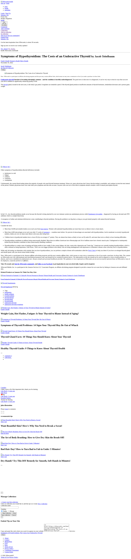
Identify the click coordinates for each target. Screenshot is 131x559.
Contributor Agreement (12, 550)
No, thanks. (11, 49)
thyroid (6, 84)
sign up (3, 3)
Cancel (14, 515)
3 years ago (11, 391)
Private (11, 511)
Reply (6, 391)
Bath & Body (5, 433)
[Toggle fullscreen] (3, 411)
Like (2, 391)
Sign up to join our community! (10, 35)
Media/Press (8, 541)
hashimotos (8, 292)
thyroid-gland (9, 299)
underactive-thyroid (10, 303)
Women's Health (15, 61)
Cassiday (3, 387)
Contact (7, 540)
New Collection (42, 504)
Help (6, 545)
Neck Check (92, 250)
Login (2, 13)
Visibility (3, 509)
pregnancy (47, 232)
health (6, 8)
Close (14, 513)
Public (5, 511)
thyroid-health (9, 301)
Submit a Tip (5, 15)
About (6, 538)
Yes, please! (4, 49)
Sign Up (8, 13)
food (6, 6)
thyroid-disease (9, 297)
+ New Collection (6, 513)
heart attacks (44, 229)
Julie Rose (4, 393)
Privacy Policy (9, 548)
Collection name (6, 505)
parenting (7, 10)
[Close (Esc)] (1, 411)
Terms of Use (9, 547)
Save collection (6, 515)
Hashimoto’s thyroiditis (95, 214)
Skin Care (4, 422)
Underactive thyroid (7, 79)
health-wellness (9, 294)
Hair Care (4, 445)
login (7, 3)
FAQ (6, 543)
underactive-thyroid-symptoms (14, 304)
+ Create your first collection (9, 502)
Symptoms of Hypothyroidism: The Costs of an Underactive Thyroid (21, 533)
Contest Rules (9, 552)
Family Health (5, 61)
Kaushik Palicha (6, 398)
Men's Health (24, 61)
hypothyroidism (9, 296)
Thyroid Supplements (6, 287)
